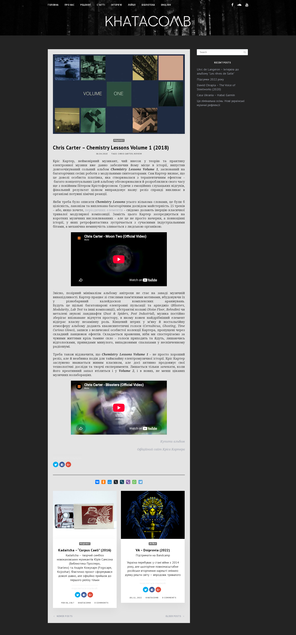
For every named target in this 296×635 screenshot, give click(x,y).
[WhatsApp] (134, 482)
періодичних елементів (104, 210)
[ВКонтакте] (97, 482)
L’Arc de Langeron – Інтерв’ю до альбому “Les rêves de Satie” (218, 71)
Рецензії (85, 4)
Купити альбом (172, 441)
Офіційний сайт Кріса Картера (161, 449)
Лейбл (132, 4)
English (166, 4)
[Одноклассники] (103, 482)
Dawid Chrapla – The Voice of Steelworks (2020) (216, 87)
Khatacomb (84, 602)
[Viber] (128, 482)
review (138, 153)
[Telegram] (140, 482)
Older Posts (173, 616)
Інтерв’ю (116, 4)
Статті (101, 4)
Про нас (70, 4)
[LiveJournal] (122, 482)
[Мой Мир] (110, 482)
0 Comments (101, 602)
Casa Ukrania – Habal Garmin (216, 95)
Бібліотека (148, 4)
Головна (53, 4)
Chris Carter (125, 153)
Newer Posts (64, 616)
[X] (116, 482)
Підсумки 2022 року (210, 79)
